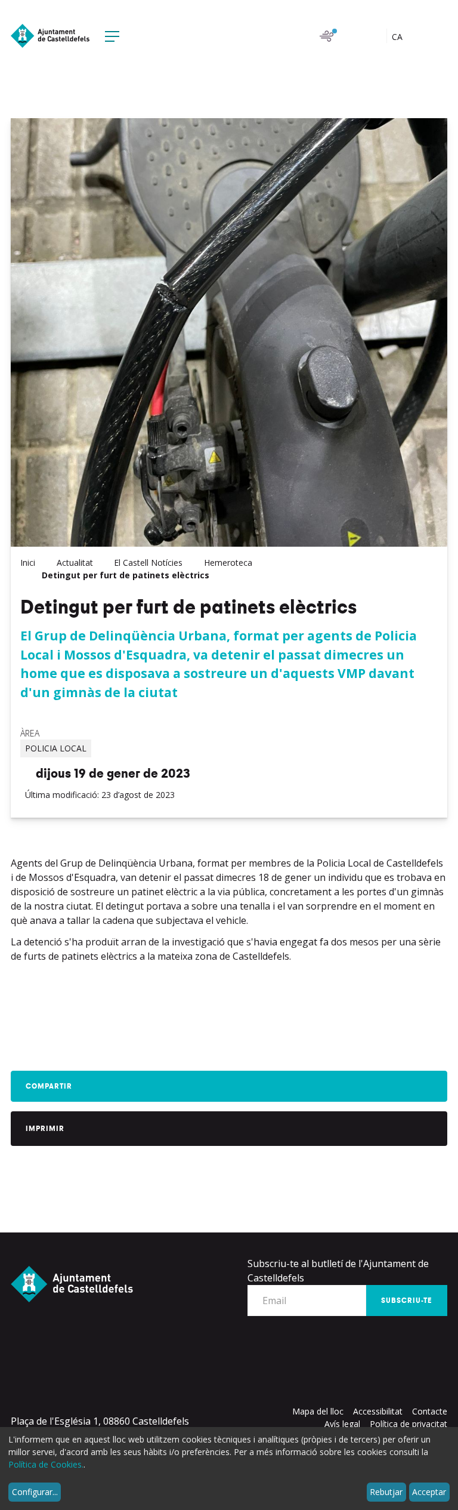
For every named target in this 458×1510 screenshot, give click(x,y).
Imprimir (45, 1128)
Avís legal (342, 1423)
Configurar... (35, 1491)
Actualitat (75, 562)
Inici (27, 562)
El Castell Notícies (148, 562)
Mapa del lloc (318, 1411)
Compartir (49, 1086)
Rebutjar (386, 1491)
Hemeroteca (228, 562)
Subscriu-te (406, 1300)
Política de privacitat (408, 1423)
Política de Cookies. (45, 1464)
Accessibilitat (378, 1411)
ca (398, 36)
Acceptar (429, 1491)
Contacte (429, 1411)
